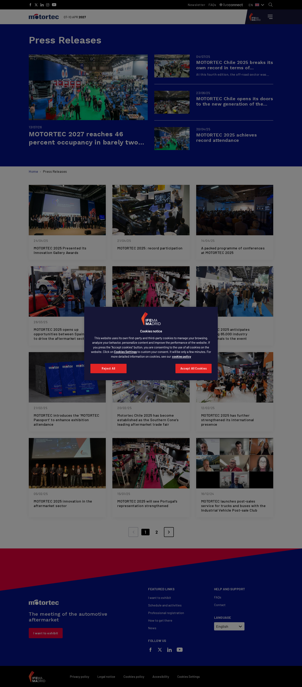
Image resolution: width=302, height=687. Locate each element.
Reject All (108, 368)
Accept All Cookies (193, 368)
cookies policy (181, 356)
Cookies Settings (125, 352)
